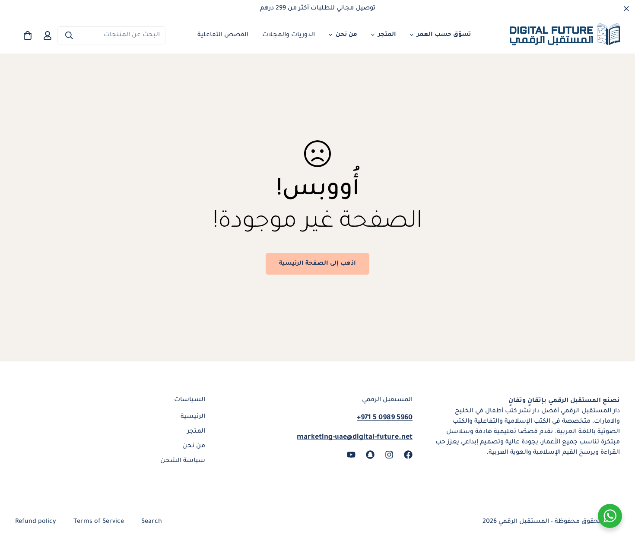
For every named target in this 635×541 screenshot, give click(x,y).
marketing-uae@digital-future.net (355, 437)
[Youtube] (351, 454)
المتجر (387, 35)
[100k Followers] (389, 454)
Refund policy (35, 522)
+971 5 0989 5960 (385, 418)
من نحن (346, 35)
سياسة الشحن (182, 461)
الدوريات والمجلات (288, 35)
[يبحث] (69, 35)
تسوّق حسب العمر (444, 35)
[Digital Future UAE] (565, 36)
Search (151, 522)
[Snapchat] (370, 454)
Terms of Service (98, 522)
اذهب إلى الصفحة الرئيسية (317, 263)
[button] (28, 35)
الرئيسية (193, 417)
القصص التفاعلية (222, 35)
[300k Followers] (408, 454)
